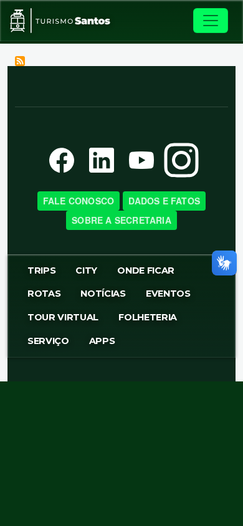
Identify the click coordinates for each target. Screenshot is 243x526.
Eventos (168, 293)
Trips (41, 270)
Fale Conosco (78, 200)
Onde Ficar (145, 270)
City (86, 270)
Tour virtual (62, 317)
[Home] (60, 20)
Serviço (48, 341)
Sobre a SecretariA (121, 220)
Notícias (102, 293)
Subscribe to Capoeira (20, 61)
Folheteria (147, 317)
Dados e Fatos (164, 200)
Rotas (43, 293)
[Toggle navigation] (210, 20)
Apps (102, 341)
